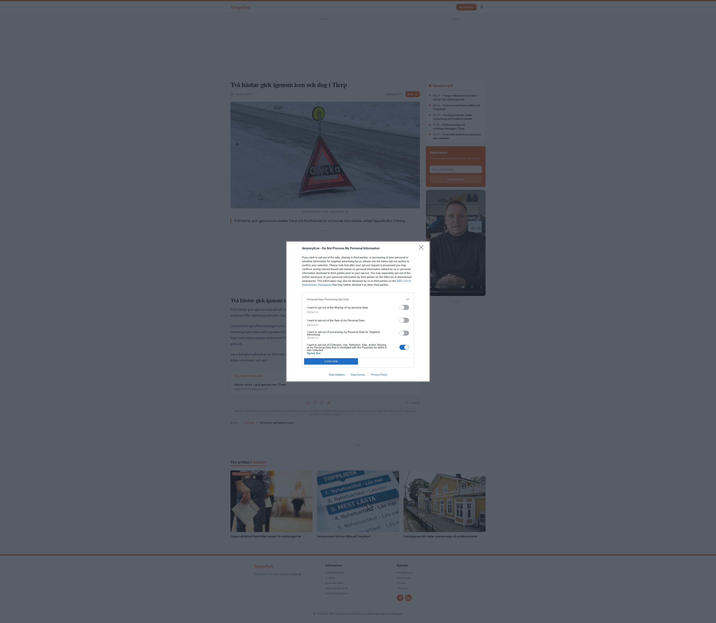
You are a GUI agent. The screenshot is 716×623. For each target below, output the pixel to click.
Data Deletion (337, 374)
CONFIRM (331, 361)
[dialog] (358, 311)
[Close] (422, 248)
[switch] (404, 307)
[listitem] (358, 299)
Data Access (358, 374)
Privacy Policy (379, 374)
